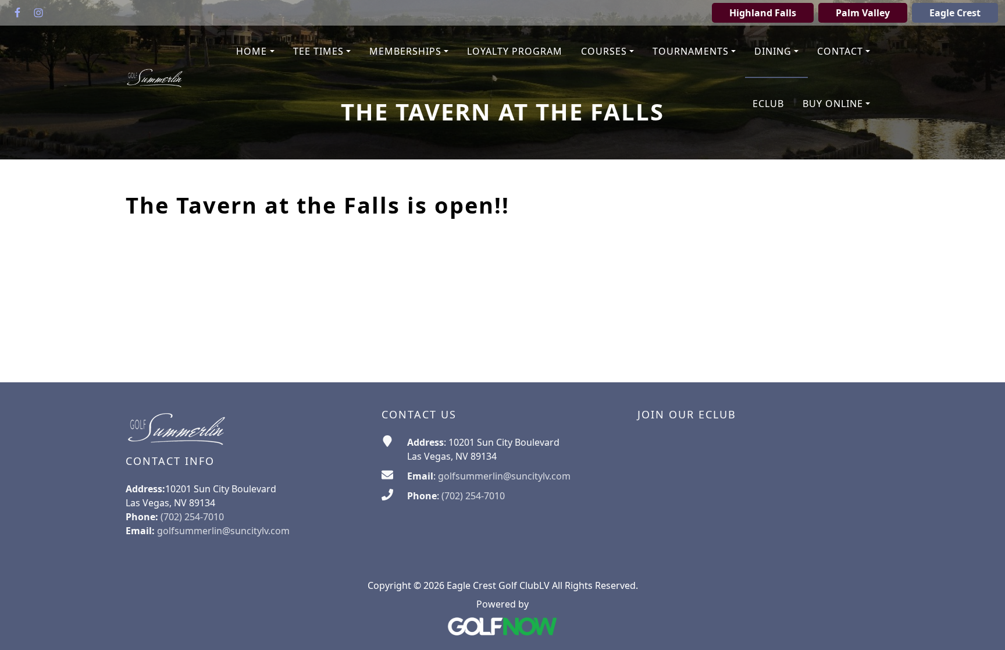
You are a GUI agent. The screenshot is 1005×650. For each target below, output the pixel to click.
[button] (255, 52)
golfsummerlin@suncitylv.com (223, 530)
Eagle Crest (955, 12)
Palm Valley (863, 12)
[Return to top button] (981, 627)
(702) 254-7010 (473, 495)
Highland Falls (762, 12)
